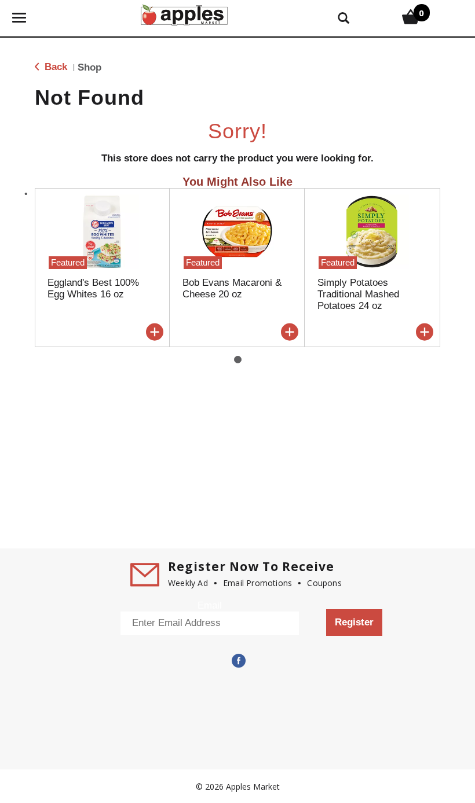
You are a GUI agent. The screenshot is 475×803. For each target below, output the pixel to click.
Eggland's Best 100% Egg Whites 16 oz (93, 288)
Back (54, 66)
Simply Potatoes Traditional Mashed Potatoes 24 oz (358, 294)
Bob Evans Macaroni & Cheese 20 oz (232, 288)
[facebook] (237, 660)
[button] (154, 332)
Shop (89, 67)
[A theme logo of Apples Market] (184, 13)
